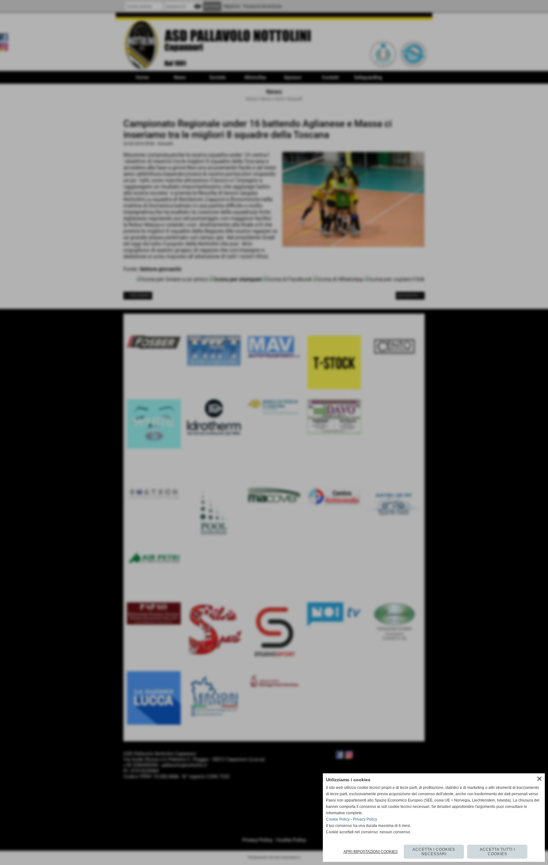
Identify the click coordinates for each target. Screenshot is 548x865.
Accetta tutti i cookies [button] (497, 851)
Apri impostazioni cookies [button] (370, 851)
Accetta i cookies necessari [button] (434, 851)
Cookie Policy (338, 819)
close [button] (539, 779)
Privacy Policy (365, 819)
